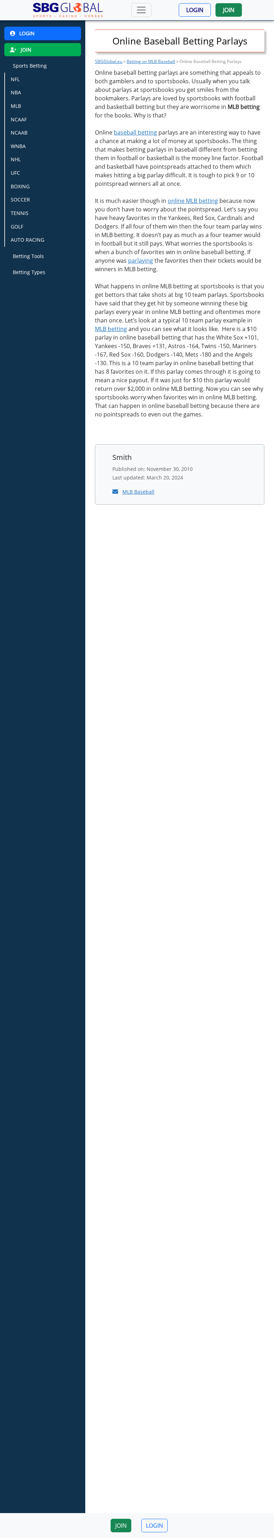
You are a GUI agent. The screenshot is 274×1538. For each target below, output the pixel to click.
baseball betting (135, 132)
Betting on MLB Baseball (151, 61)
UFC (15, 172)
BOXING (20, 186)
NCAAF (19, 119)
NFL (15, 79)
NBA (16, 92)
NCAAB (19, 132)
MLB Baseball (138, 491)
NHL (16, 159)
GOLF (17, 226)
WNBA (18, 146)
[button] (195, 10)
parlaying (140, 260)
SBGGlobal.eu (108, 61)
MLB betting (111, 329)
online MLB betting (193, 201)
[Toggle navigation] (141, 10)
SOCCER (20, 199)
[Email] (116, 491)
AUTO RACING (27, 239)
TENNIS (20, 213)
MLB (16, 106)
